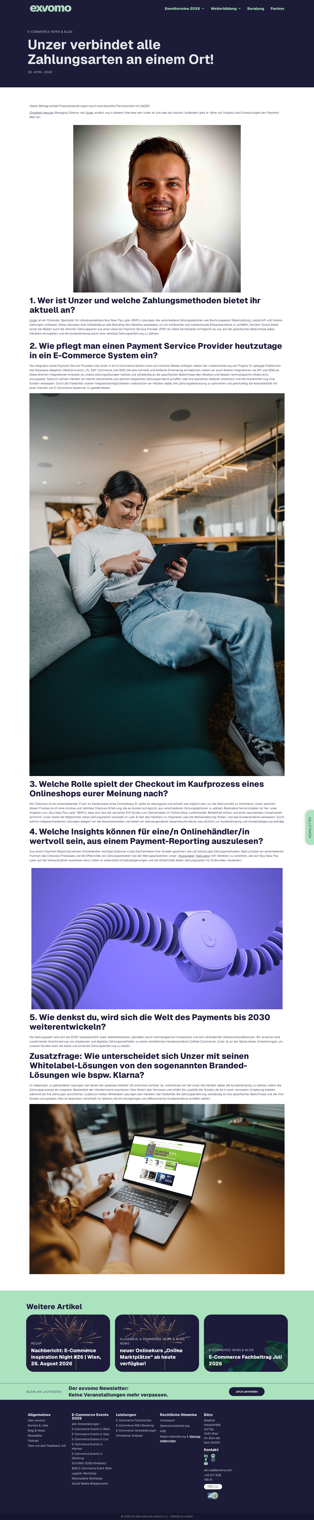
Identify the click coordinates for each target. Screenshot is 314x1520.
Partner (278, 8)
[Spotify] (213, 1456)
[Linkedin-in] (206, 1456)
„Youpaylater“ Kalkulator (194, 856)
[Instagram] (213, 1460)
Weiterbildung (224, 8)
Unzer (89, 113)
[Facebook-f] (206, 1460)
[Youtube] (206, 1464)
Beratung (255, 8)
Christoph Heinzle (41, 113)
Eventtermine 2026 (182, 8)
